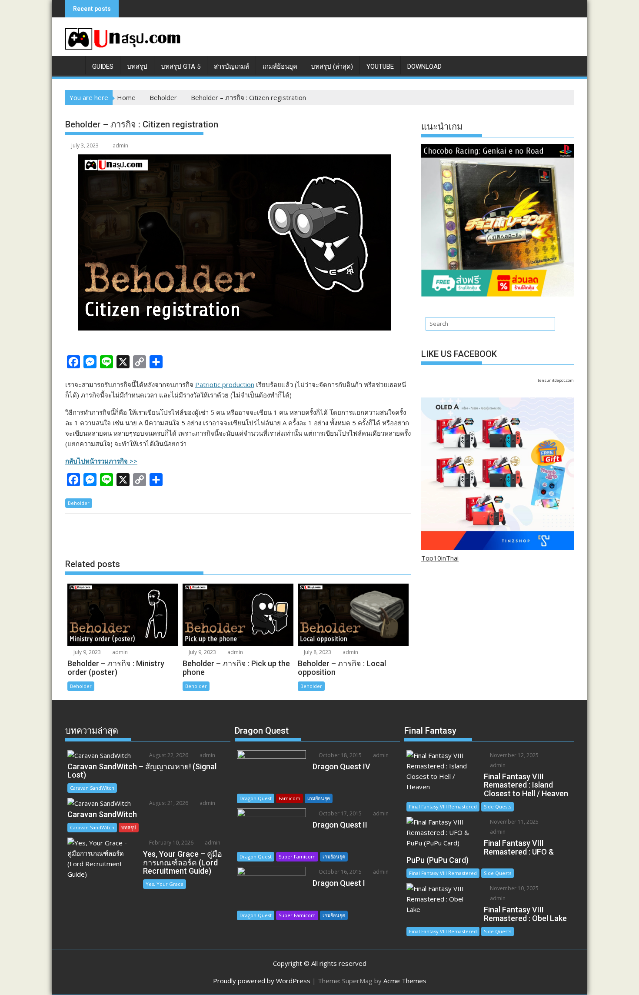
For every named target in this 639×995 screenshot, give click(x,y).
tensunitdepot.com (556, 380)
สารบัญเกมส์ (231, 66)
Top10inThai (440, 558)
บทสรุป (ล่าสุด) (332, 66)
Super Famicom (297, 856)
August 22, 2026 (168, 755)
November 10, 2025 (514, 888)
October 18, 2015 (339, 755)
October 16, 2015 (339, 871)
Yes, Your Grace (164, 884)
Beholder (79, 503)
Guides (102, 66)
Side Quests (497, 806)
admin (120, 145)
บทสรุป (137, 66)
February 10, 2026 (170, 842)
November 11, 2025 (514, 821)
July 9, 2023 (86, 652)
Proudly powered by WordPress (261, 980)
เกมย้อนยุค (318, 798)
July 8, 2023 (317, 652)
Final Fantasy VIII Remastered (443, 806)
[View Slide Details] (497, 220)
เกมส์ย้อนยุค (280, 66)
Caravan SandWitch (92, 788)
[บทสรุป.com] (73, 65)
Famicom (289, 798)
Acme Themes (404, 980)
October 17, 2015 (339, 813)
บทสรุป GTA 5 (180, 66)
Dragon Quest (256, 798)
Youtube (380, 66)
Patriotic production (224, 384)
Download (424, 66)
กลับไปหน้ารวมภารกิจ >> (101, 461)
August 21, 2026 (168, 803)
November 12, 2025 (514, 755)
